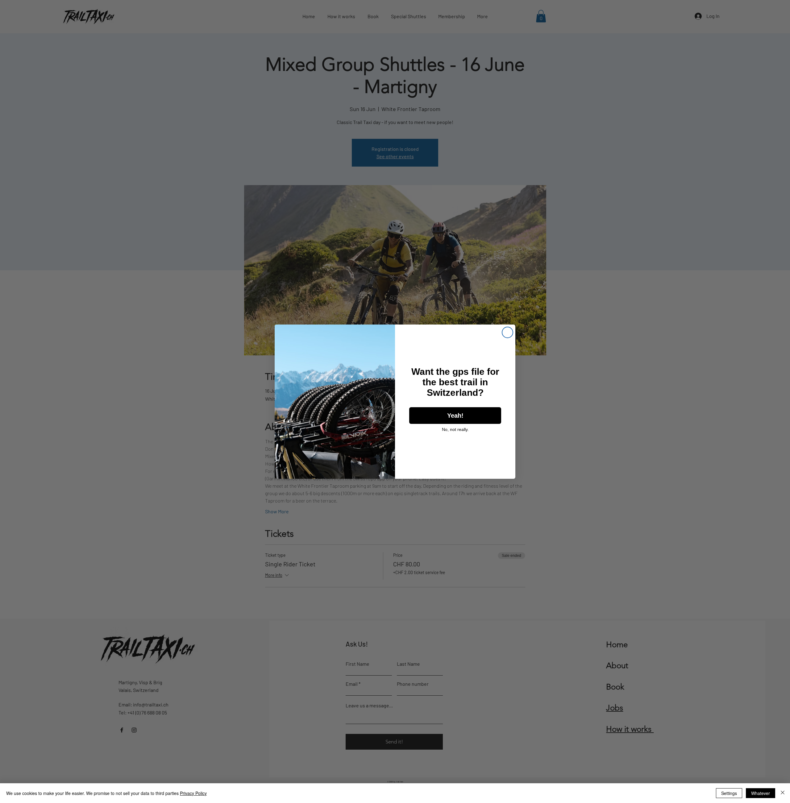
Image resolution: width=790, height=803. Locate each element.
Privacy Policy (193, 793)
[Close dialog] (507, 332)
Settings (729, 793)
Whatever (760, 793)
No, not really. (455, 429)
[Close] (782, 793)
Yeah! (455, 415)
